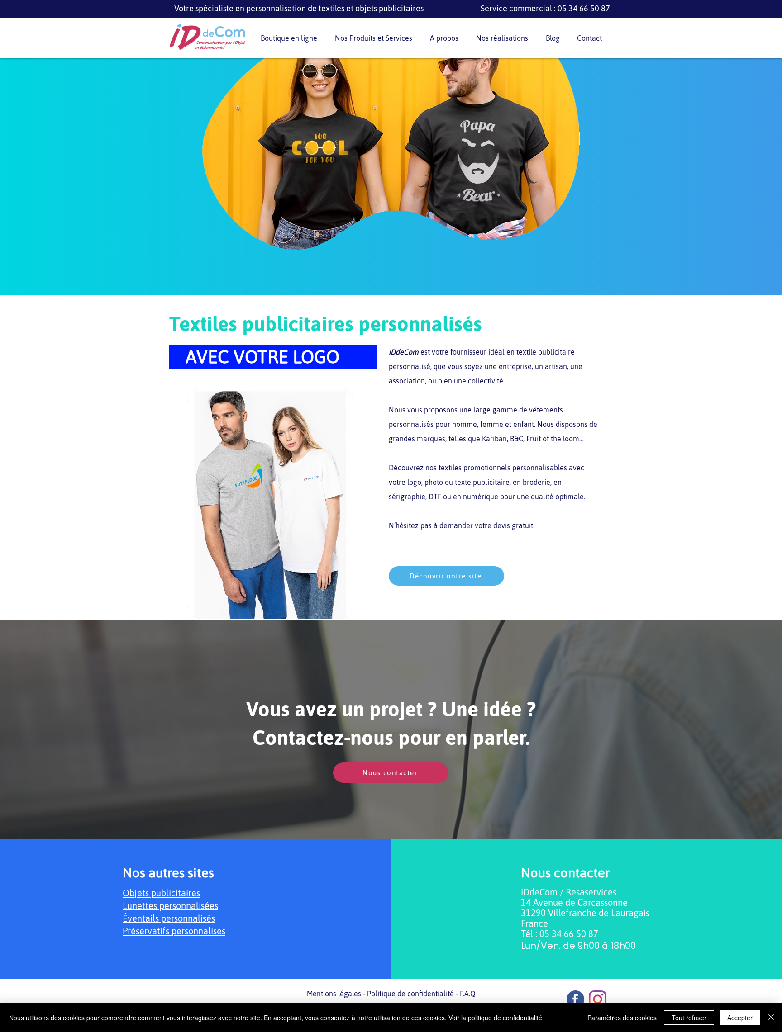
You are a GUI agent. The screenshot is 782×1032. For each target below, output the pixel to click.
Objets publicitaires (161, 893)
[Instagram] (597, 999)
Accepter (740, 1017)
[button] (375, 38)
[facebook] (575, 999)
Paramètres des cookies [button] (622, 1017)
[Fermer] (771, 1017)
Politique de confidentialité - (413, 993)
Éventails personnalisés (169, 918)
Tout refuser (689, 1017)
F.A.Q (468, 993)
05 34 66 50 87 (584, 8)
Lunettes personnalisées (170, 905)
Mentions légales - (337, 993)
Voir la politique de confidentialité (495, 1017)
